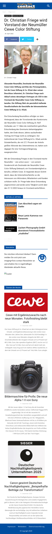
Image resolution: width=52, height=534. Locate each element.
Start (4, 12)
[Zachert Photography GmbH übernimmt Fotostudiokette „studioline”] (10, 229)
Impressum (12, 526)
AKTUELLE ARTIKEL (13, 197)
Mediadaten (22, 526)
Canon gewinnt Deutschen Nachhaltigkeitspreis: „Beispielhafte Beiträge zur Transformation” (26, 486)
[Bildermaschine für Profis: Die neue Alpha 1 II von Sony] (26, 374)
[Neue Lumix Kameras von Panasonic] (10, 217)
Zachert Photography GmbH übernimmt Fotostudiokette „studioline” (31, 230)
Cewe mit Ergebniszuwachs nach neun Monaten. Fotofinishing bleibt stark (26, 318)
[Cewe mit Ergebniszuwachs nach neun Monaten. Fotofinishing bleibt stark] (26, 302)
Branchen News (18, 16)
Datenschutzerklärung (36, 526)
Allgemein (11, 12)
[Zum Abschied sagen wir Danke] (10, 210)
